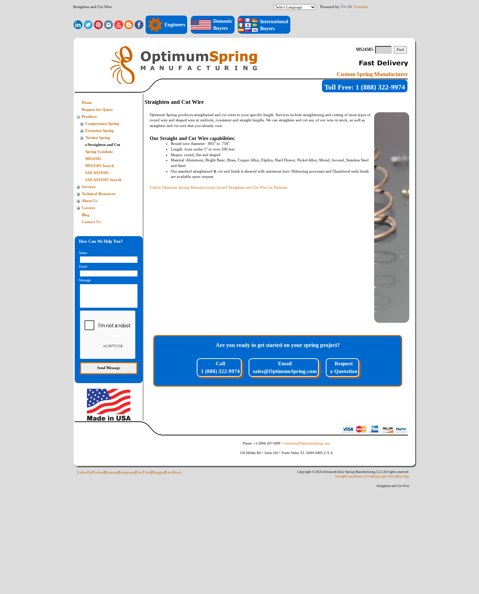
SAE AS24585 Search (103, 180)
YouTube (143, 472)
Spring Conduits (99, 152)
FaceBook (173, 472)
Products (89, 117)
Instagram (127, 472)
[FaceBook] (139, 24)
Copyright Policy (385, 476)
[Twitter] (88, 24)
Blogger (157, 472)
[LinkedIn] (78, 24)
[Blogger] (129, 24)
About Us (89, 201)
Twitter (98, 472)
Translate (360, 7)
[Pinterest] (98, 24)
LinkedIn (84, 472)
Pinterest (111, 472)
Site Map (403, 476)
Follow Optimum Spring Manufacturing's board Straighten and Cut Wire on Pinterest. (219, 187)
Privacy (349, 476)
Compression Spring (102, 124)
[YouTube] (119, 24)
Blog (85, 215)
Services (88, 187)
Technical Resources (98, 194)
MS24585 (93, 159)
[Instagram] (108, 24)
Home (87, 103)
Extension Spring (99, 131)
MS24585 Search (99, 166)
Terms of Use (363, 476)
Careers (88, 208)
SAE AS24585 (97, 173)
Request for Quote (97, 110)
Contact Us (91, 222)
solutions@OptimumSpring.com (307, 443)
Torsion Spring (97, 138)
